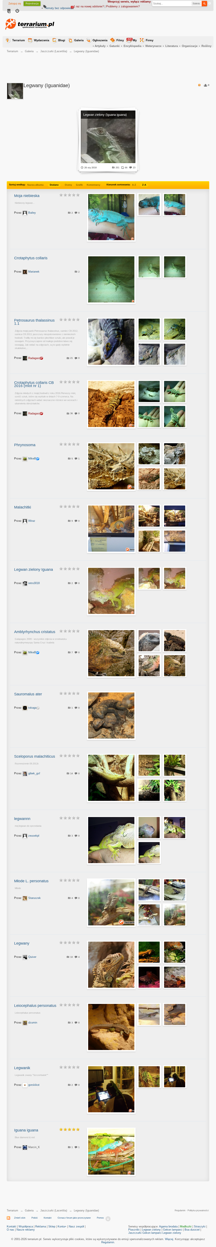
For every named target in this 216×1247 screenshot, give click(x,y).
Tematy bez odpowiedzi (59, 8)
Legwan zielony (151, 1229)
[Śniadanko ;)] (174, 952)
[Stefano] (174, 977)
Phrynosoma (24, 445)
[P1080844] (149, 1014)
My (132, 40)
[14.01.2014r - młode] (149, 765)
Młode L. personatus (31, 881)
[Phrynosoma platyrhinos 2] (149, 478)
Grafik (79, 185)
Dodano (54, 185)
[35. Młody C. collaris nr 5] (174, 391)
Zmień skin (19, 1217)
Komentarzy (93, 185)
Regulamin (180, 1210)
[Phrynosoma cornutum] (174, 478)
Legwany (21, 943)
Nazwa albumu (35, 185)
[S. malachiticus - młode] (149, 790)
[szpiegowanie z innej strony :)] (174, 541)
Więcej (169, 1239)
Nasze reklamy (25, 1229)
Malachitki (22, 507)
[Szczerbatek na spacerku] (174, 1076)
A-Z (134, 185)
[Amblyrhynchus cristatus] (149, 640)
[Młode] (149, 889)
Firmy (149, 40)
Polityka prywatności (198, 1210)
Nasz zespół (76, 1226)
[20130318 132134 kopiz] (149, 827)
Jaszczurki (135, 1232)
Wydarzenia (41, 40)
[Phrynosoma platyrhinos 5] (149, 453)
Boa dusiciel (192, 1229)
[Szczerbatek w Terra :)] (149, 1076)
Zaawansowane (209, 3)
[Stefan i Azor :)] (149, 977)
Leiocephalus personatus (35, 1005)
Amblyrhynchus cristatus (34, 632)
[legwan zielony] (149, 578)
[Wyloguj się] (17, 11)
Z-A (144, 185)
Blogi (61, 40)
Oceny (68, 185)
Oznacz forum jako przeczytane (74, 1217)
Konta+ (62, 1226)
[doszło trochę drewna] (174, 516)
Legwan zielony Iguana (33, 569)
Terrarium (18, 40)
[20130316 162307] (174, 827)
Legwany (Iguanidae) (86, 1210)
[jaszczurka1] (174, 266)
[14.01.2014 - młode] (174, 765)
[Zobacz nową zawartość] (9, 11)
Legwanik (22, 1068)
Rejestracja (32, 3)
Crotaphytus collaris (30, 258)
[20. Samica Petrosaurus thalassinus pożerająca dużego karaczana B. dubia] (174, 329)
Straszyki (199, 1226)
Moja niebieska (26, 196)
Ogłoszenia (100, 40)
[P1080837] (174, 1014)
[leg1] (149, 852)
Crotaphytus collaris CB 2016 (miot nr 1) (34, 384)
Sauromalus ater (28, 694)
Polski (34, 1217)
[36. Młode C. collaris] (149, 391)
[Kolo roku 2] (149, 204)
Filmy (120, 40)
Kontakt (47, 1217)
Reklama (40, 1226)
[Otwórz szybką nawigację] (44, 7)
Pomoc (100, 1217)
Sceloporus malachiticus (34, 756)
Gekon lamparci (172, 1229)
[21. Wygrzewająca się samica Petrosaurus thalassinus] (149, 329)
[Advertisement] (134, 23)
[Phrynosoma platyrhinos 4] (174, 453)
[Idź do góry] (108, 1218)
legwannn (22, 819)
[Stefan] (149, 952)
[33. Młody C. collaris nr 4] (174, 416)
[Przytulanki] (149, 541)
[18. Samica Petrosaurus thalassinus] (174, 354)
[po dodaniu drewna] (149, 516)
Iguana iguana (26, 1130)
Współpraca (26, 1226)
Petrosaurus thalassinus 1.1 (34, 322)
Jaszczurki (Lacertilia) (53, 1210)
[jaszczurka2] (149, 266)
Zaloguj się (14, 3)
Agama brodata (168, 1226)
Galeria (79, 40)
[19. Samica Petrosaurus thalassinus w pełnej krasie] (149, 354)
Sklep (51, 1226)
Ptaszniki (134, 1229)
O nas (10, 1229)
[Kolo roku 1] (174, 204)
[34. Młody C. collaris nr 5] (149, 416)
